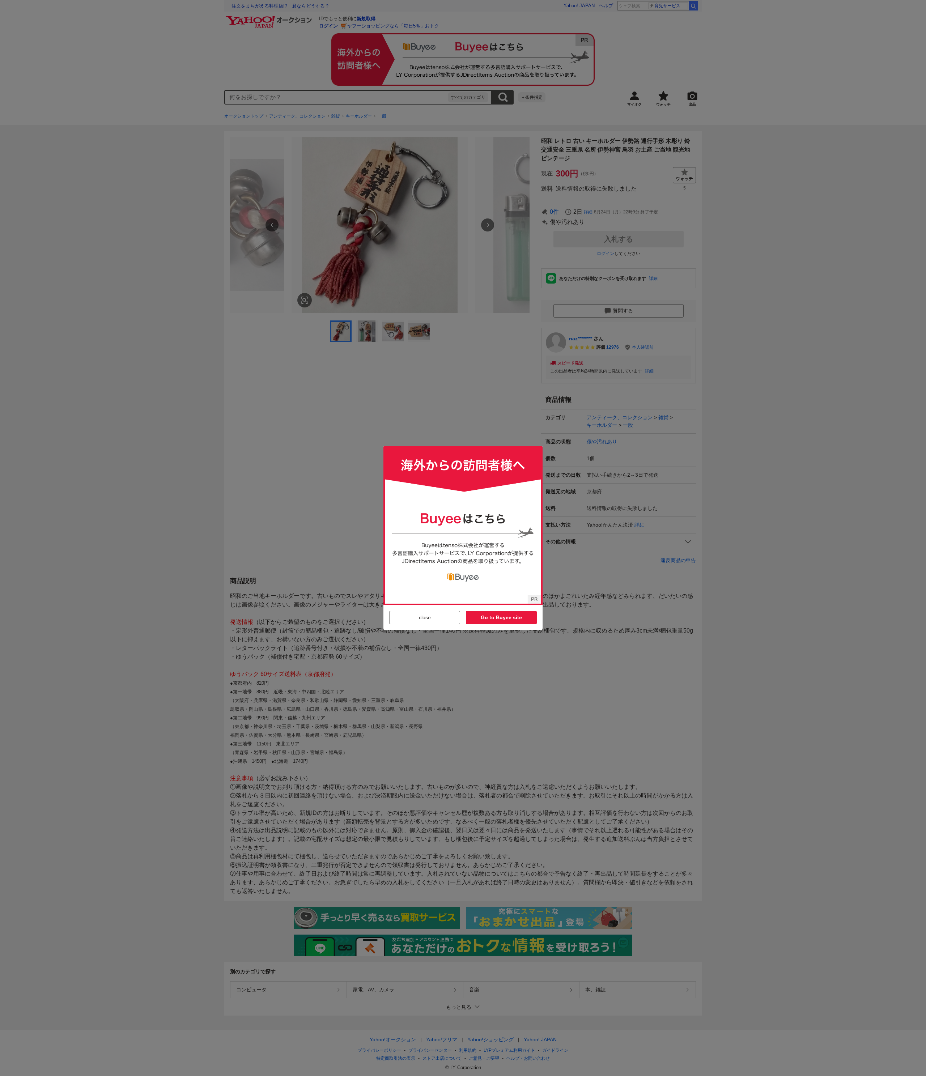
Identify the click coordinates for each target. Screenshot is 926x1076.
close (425, 617)
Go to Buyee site (501, 617)
